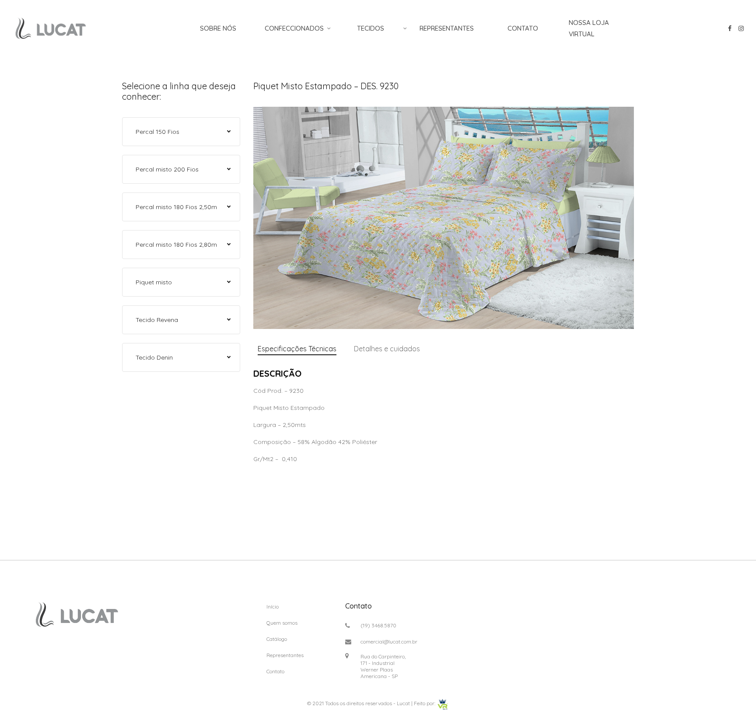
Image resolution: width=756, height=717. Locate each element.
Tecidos (370, 28)
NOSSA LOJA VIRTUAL (589, 28)
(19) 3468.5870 (378, 625)
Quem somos (282, 622)
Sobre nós (218, 28)
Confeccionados (294, 28)
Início (272, 606)
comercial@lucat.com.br (388, 641)
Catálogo (276, 639)
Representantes (447, 28)
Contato (523, 28)
